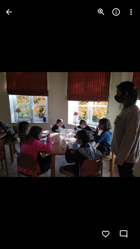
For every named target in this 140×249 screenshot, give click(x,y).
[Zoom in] (101, 11)
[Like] (105, 234)
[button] (20, 124)
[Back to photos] (9, 12)
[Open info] (116, 11)
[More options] (131, 11)
